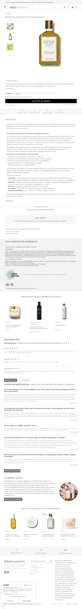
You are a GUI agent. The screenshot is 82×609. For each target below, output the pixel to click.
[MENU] (6, 7)
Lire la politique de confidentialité (10, 594)
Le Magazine (34, 571)
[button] (3, 606)
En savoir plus (9, 88)
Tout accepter (27, 601)
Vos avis (33, 573)
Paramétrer (10, 601)
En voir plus (24, 380)
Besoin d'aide (9, 105)
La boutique (34, 569)
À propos (33, 565)
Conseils (9, 201)
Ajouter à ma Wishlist (70, 105)
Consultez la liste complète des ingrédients (41, 209)
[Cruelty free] (12, 284)
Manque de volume (12, 233)
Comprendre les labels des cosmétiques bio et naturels (21, 288)
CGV (60, 604)
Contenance (9, 93)
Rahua (9, 13)
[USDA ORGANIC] (8, 284)
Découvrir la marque (13, 499)
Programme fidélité (37, 567)
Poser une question (12, 471)
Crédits (38, 604)
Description (10, 119)
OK (51, 561)
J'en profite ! (49, 2)
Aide (53, 604)
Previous (11, 20)
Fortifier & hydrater (12, 231)
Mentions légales (72, 604)
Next (11, 55)
